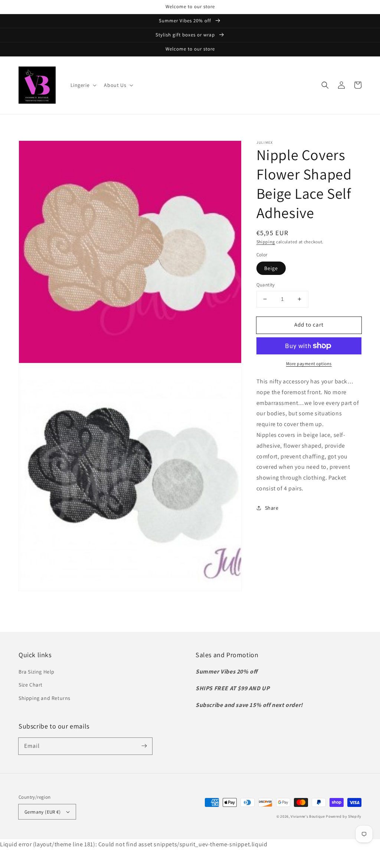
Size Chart (31, 684)
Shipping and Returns (45, 698)
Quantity (265, 285)
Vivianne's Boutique (308, 816)
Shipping (265, 241)
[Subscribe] (144, 746)
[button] (83, 85)
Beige (271, 268)
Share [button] (272, 508)
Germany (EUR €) (42, 812)
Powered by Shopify (343, 816)
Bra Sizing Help (37, 671)
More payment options (309, 363)
